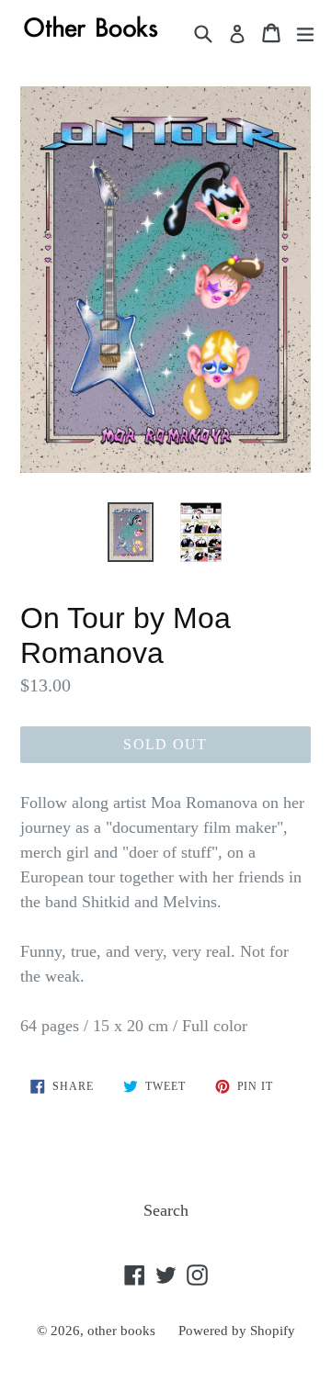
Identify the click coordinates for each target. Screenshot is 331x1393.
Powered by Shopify (236, 1330)
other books (121, 1330)
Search (165, 1210)
